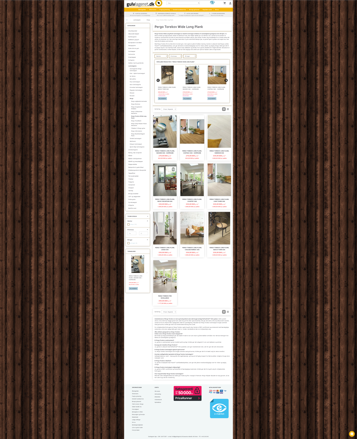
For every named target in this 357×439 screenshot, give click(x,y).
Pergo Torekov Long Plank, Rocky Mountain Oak (165, 200)
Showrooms (152, 9)
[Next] (226, 80)
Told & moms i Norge (137, 404)
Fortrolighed (135, 409)
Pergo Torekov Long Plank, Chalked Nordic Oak (192, 249)
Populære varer (207, 9)
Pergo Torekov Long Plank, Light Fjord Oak (219, 200)
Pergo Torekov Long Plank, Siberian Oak (219, 152)
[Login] (230, 3)
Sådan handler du (136, 406)
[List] (228, 109)
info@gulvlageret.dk (177, 436)
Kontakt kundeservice (179, 9)
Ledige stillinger (136, 419)
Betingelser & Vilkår (137, 412)
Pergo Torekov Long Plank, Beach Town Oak (167, 88)
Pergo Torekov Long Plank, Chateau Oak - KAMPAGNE (216, 88)
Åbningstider (142, 9)
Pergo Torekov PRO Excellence (165, 297)
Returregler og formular (138, 414)
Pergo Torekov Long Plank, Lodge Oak (165, 249)
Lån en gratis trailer (137, 427)
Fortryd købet (135, 430)
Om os (217, 9)
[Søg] (198, 3)
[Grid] (224, 109)
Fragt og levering (164, 9)
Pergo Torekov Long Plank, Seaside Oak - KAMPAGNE (135, 277)
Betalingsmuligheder (137, 425)
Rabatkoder (135, 417)
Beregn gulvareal (194, 9)
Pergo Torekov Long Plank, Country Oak (192, 200)
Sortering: (158, 109)
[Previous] (158, 80)
